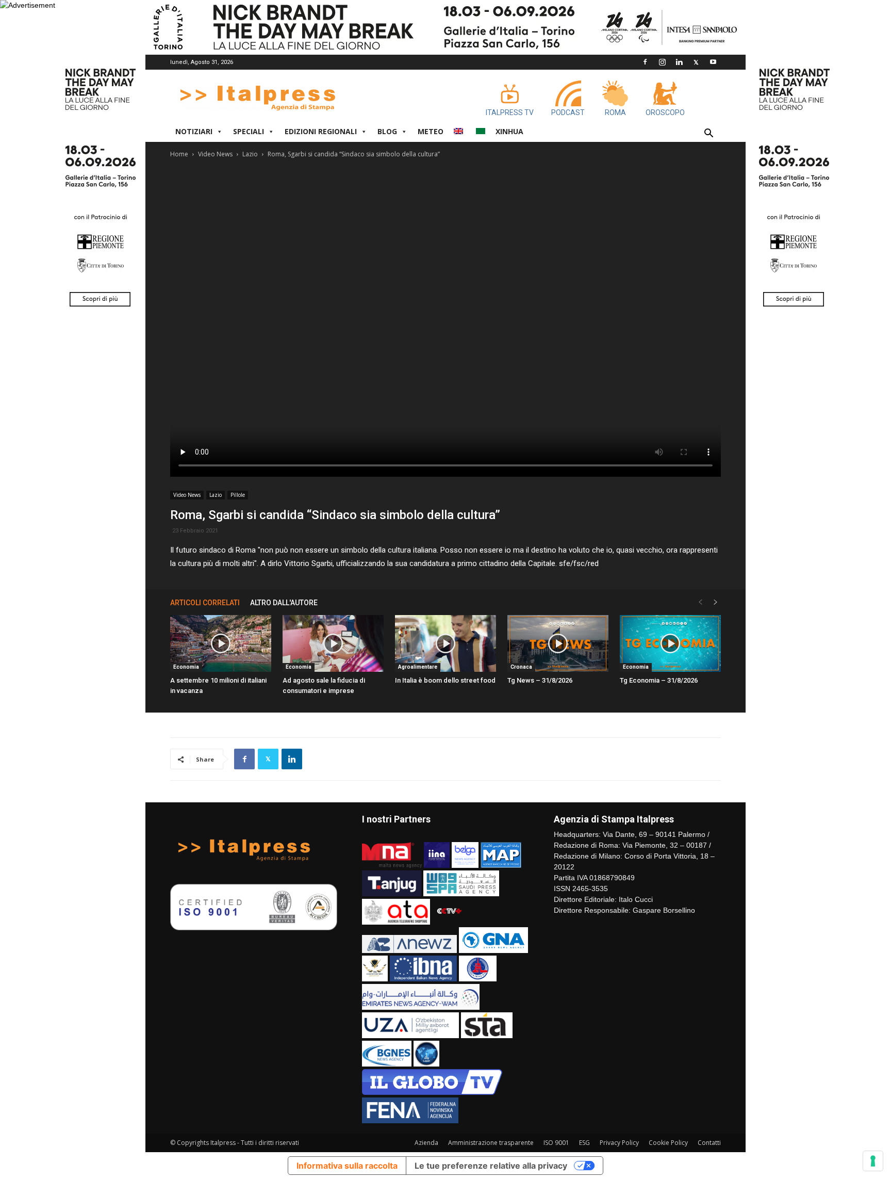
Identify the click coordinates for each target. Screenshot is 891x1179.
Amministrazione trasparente (491, 1142)
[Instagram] (662, 62)
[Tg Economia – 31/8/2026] (670, 643)
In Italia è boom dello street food (445, 680)
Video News (215, 154)
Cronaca (521, 667)
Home (179, 154)
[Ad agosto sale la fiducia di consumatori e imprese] (333, 643)
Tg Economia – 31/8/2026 (659, 680)
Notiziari (193, 131)
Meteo (430, 131)
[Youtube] (713, 62)
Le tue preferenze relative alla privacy (491, 1165)
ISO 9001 (556, 1142)
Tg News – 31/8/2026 (539, 680)
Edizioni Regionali (321, 131)
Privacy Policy (619, 1142)
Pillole (237, 494)
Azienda (426, 1142)
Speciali (248, 131)
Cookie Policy (668, 1142)
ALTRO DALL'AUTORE (284, 603)
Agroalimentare (417, 667)
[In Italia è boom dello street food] (445, 643)
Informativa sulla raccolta (347, 1165)
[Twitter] (696, 62)
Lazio (250, 154)
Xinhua (509, 131)
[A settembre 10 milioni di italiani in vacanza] (220, 643)
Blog (387, 131)
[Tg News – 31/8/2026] (557, 643)
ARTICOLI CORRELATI (205, 603)
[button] (708, 134)
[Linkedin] (679, 62)
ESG (584, 1142)
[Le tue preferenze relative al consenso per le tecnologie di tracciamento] (873, 1161)
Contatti (709, 1142)
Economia (186, 667)
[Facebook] (645, 62)
